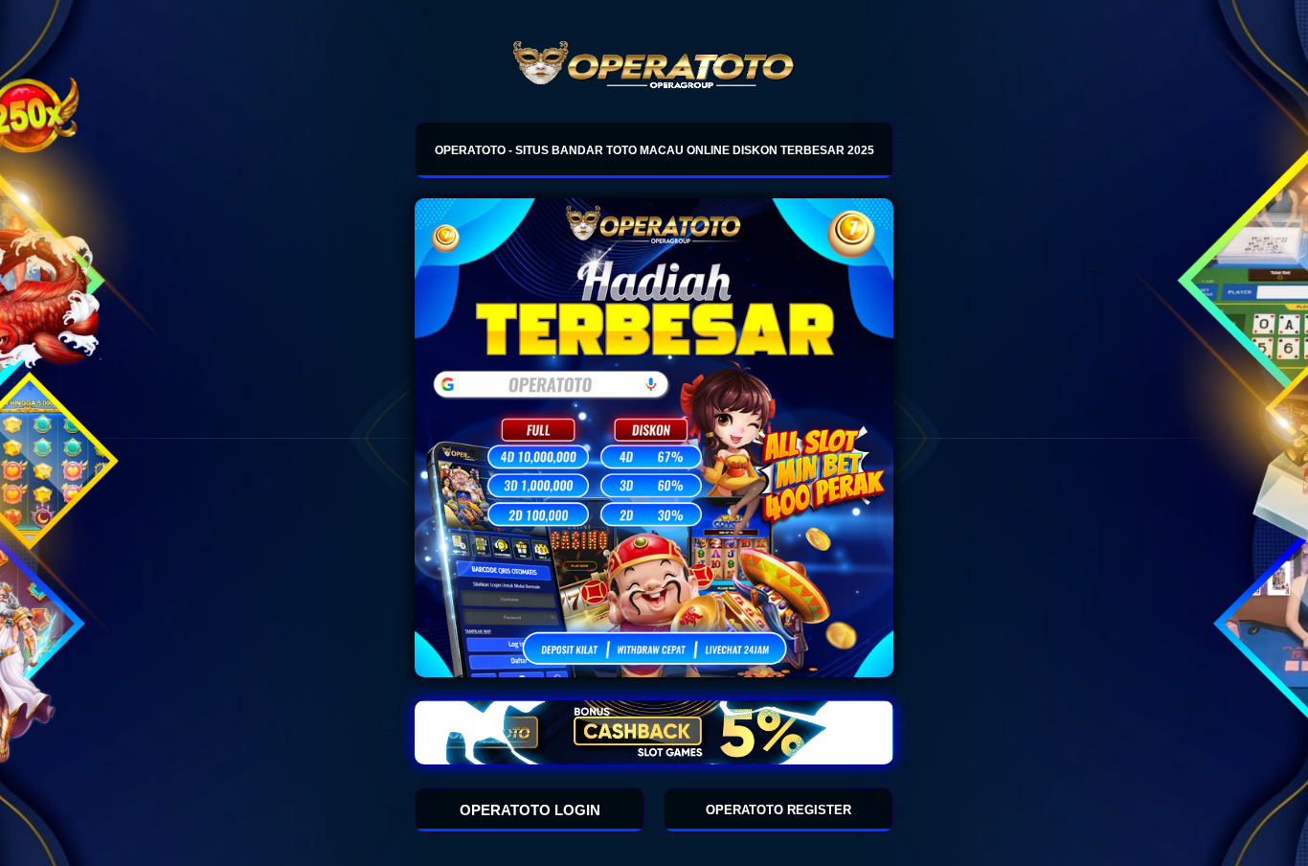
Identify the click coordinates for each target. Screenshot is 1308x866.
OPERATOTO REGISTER (778, 810)
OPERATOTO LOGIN (530, 810)
